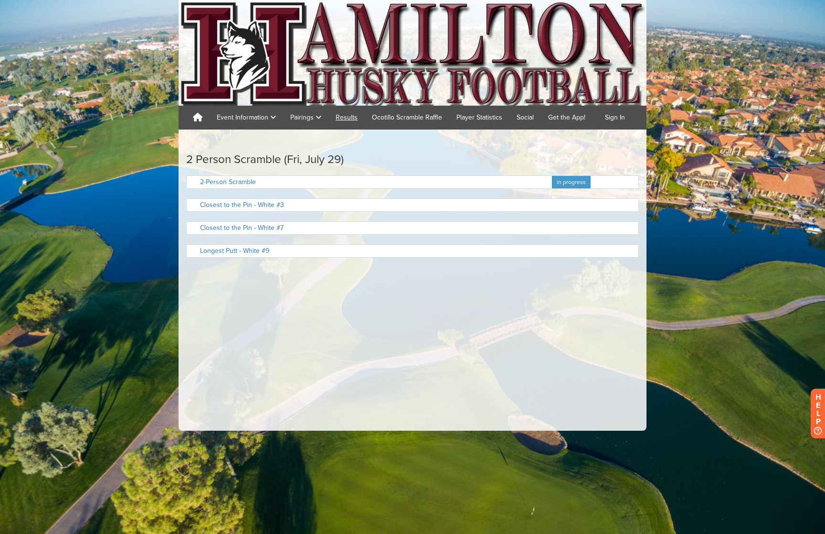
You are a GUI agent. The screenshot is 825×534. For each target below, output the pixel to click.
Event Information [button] (243, 117)
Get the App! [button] (566, 117)
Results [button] (347, 117)
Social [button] (525, 117)
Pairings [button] (303, 117)
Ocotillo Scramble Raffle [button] (407, 117)
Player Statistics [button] (479, 117)
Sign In (615, 117)
